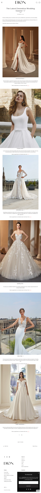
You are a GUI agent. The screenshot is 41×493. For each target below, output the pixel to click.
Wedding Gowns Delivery (8, 481)
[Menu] (2, 2)
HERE (28, 85)
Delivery (5, 478)
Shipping (5, 476)
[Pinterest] (30, 489)
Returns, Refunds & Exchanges (8, 475)
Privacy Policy (6, 472)
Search (23, 465)
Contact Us (23, 460)
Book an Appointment (25, 466)
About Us (23, 459)
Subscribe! (28, 486)
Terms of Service (6, 473)
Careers (23, 462)
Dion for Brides (8, 490)
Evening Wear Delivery (7, 480)
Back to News (20, 442)
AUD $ (5, 487)
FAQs (22, 463)
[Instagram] (28, 489)
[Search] (37, 2)
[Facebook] (26, 489)
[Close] (38, 473)
